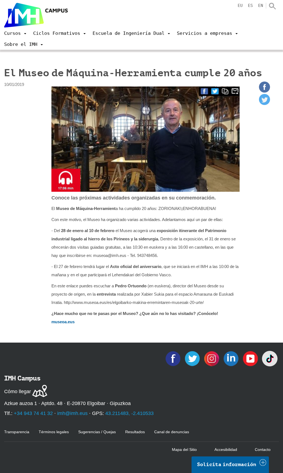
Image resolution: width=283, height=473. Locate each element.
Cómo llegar (17, 391)
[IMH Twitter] (193, 358)
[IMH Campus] (36, 15)
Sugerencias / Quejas (97, 432)
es (250, 5)
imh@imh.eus (72, 413)
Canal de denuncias (171, 432)
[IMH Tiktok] (270, 358)
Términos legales (54, 432)
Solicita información (226, 464)
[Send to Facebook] (264, 91)
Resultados (135, 432)
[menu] (15, 33)
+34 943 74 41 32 (33, 413)
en (260, 5)
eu (240, 5)
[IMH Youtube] (251, 358)
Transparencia (16, 432)
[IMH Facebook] (173, 358)
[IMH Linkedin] (231, 358)
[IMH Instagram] (212, 358)
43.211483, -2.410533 (129, 413)
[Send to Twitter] (264, 103)
